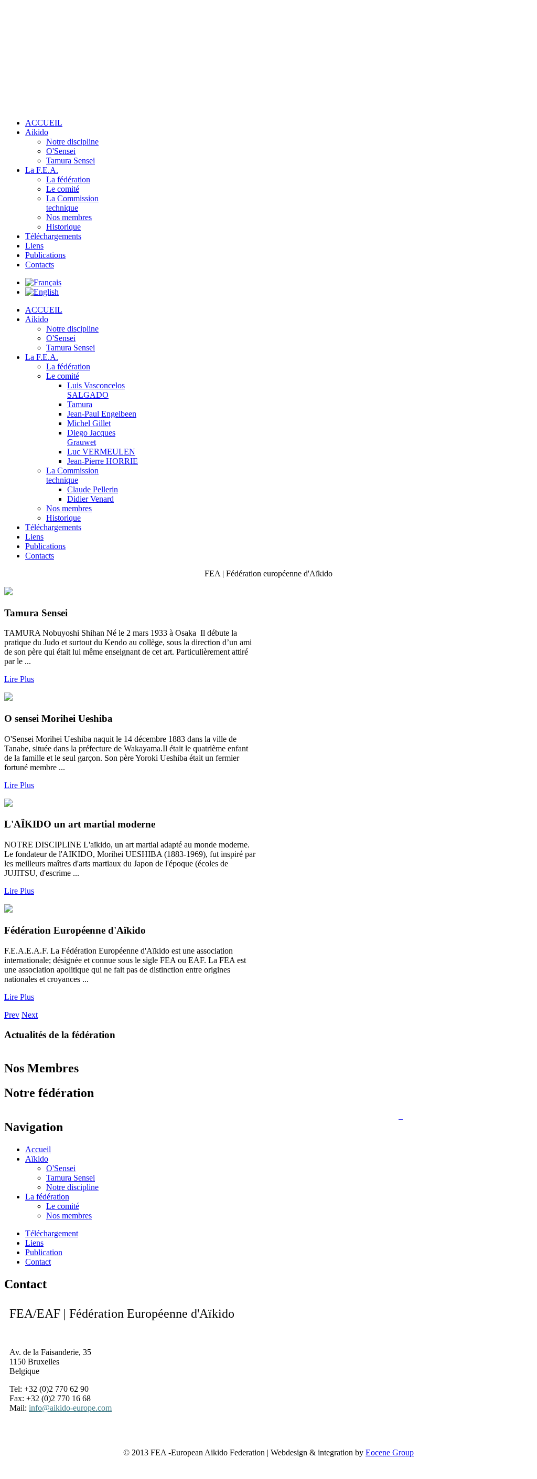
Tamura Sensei (70, 347)
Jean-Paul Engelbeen (101, 413)
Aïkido (36, 1158)
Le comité (62, 375)
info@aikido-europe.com (70, 1407)
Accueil (38, 1149)
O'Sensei (61, 338)
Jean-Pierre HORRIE (102, 461)
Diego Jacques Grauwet (91, 437)
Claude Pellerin (92, 489)
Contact (38, 1261)
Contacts (39, 264)
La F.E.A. (41, 357)
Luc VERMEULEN (101, 451)
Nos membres (69, 217)
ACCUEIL (43, 309)
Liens (34, 245)
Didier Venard (90, 498)
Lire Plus (19, 679)
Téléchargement (51, 1233)
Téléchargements (53, 236)
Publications (45, 255)
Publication (43, 1252)
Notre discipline (72, 328)
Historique (63, 226)
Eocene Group (390, 1452)
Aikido (36, 319)
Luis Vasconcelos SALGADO (96, 390)
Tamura (79, 404)
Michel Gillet (89, 423)
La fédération (68, 366)
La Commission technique (72, 475)
